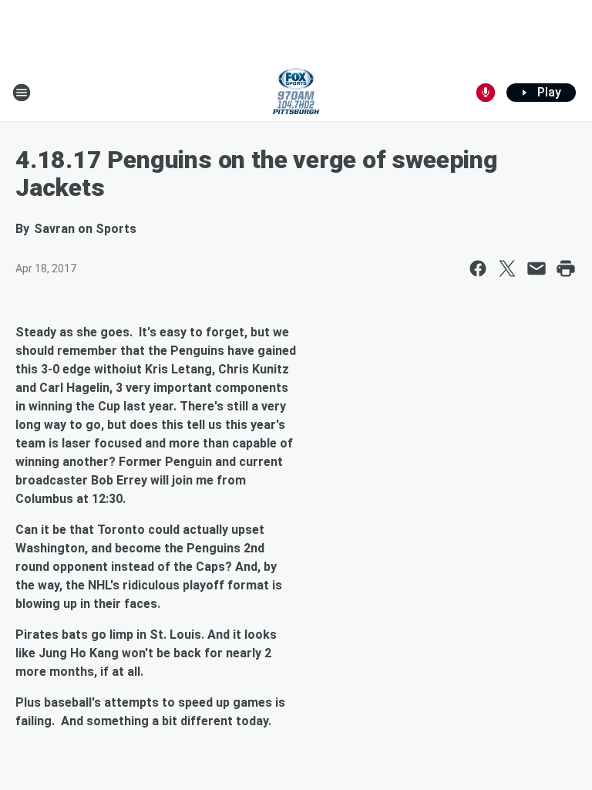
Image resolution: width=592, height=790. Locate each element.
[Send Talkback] (485, 92)
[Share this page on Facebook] (478, 268)
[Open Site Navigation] (21, 92)
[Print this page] (566, 268)
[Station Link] (296, 92)
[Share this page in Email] (536, 268)
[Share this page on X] (507, 268)
